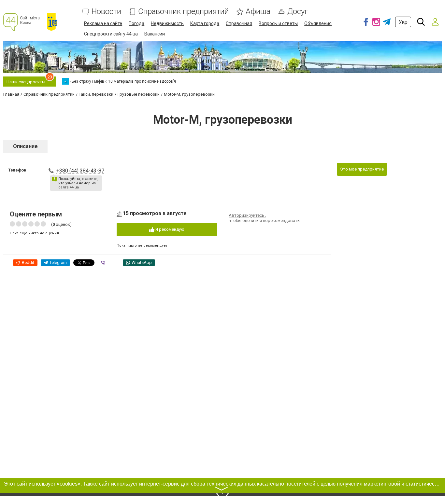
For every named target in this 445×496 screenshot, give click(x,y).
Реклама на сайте (103, 23)
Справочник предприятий (183, 11)
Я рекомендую (169, 229)
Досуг (297, 11)
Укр (403, 22)
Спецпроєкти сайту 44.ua (111, 33)
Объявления (318, 23)
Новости (106, 11)
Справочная (239, 23)
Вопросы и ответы (278, 23)
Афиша (258, 11)
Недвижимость (167, 23)
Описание (25, 146)
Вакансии (154, 33)
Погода (136, 23)
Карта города (204, 23)
